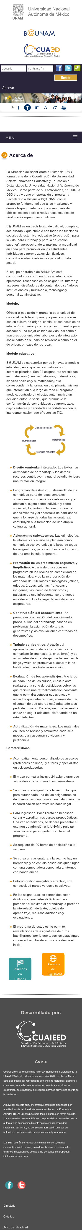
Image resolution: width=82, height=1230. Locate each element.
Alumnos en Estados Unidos (20, 973)
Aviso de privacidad (15, 1227)
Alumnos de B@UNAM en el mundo (54, 969)
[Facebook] (59, 68)
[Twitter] (68, 68)
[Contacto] (77, 68)
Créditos (8, 1216)
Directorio (9, 1205)
